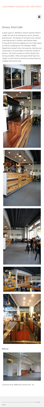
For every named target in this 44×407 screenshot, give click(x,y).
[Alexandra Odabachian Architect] (22, 8)
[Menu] (39, 17)
